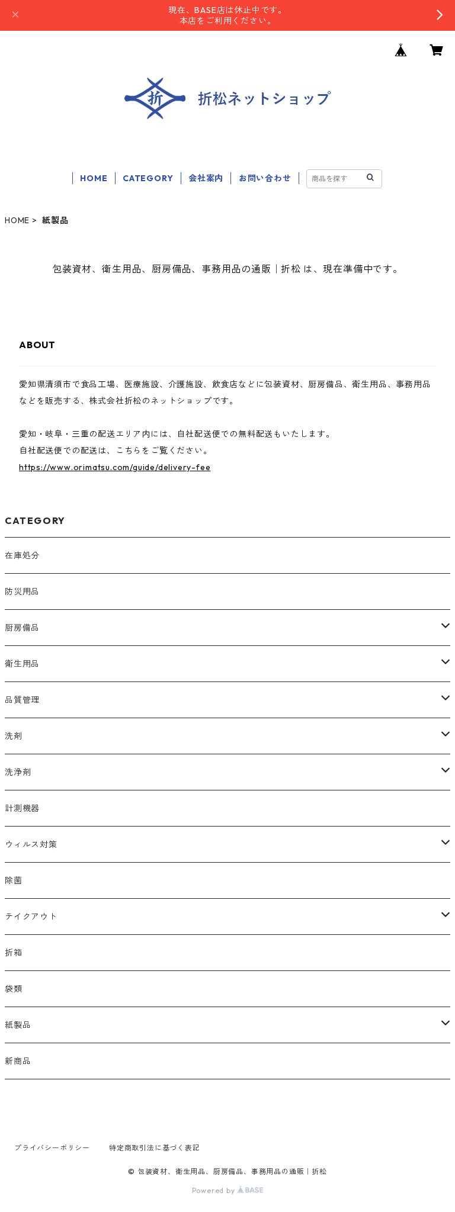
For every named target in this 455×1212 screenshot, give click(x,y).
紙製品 (18, 1025)
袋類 (14, 988)
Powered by (215, 1190)
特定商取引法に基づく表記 (154, 1147)
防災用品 (22, 591)
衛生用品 (22, 663)
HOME (93, 178)
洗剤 (14, 736)
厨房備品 (22, 627)
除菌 (14, 880)
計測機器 (22, 808)
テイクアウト (31, 916)
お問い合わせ (265, 178)
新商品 (18, 1061)
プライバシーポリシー (52, 1147)
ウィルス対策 (31, 844)
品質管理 (22, 700)
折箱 (14, 952)
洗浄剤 (18, 772)
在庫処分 (22, 555)
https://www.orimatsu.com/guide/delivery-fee (114, 467)
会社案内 (205, 178)
